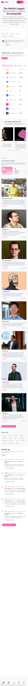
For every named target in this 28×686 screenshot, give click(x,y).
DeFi (7, 33)
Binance (11, 86)
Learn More (8, 44)
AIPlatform (23, 440)
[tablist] (14, 65)
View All (3, 58)
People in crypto (11, 459)
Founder (4, 435)
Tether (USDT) (12, 81)
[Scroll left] (3, 140)
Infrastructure (21, 438)
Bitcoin (18, 33)
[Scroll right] (25, 140)
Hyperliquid (11, 113)
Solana (4, 443)
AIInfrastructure (11, 443)
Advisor (21, 435)
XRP (10, 90)
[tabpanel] (14, 91)
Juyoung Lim (15, 461)
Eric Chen (14, 488)
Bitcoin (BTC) (12, 73)
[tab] (8, 65)
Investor (10, 438)
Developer (4, 438)
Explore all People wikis (8, 426)
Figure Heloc (12, 108)
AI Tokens (12, 33)
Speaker (16, 435)
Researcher (5, 440)
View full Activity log (8, 524)
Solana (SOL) (12, 99)
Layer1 (17, 443)
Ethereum (5, 36)
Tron (10, 104)
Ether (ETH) (11, 77)
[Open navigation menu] (25, 2)
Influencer (11, 440)
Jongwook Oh (15, 513)
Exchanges (11, 36)
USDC (10, 95)
